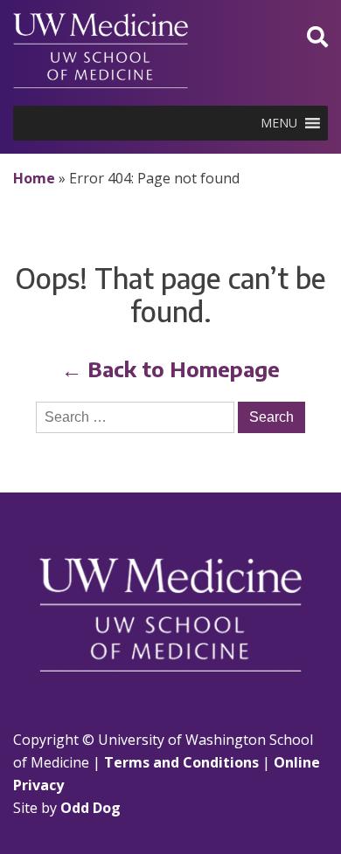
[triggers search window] (317, 36)
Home (34, 178)
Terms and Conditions (181, 762)
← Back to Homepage (170, 368)
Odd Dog (90, 807)
